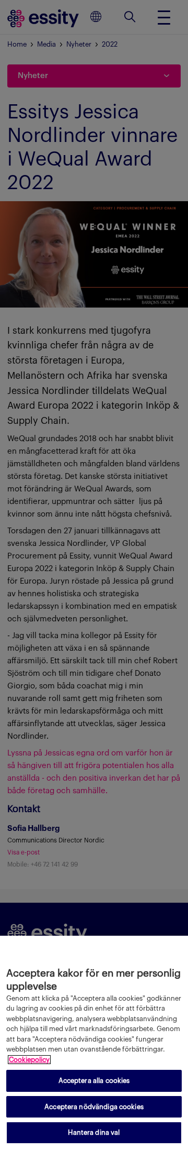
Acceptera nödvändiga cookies (94, 1106)
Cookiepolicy (29, 1059)
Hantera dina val (94, 1132)
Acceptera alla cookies (94, 1080)
